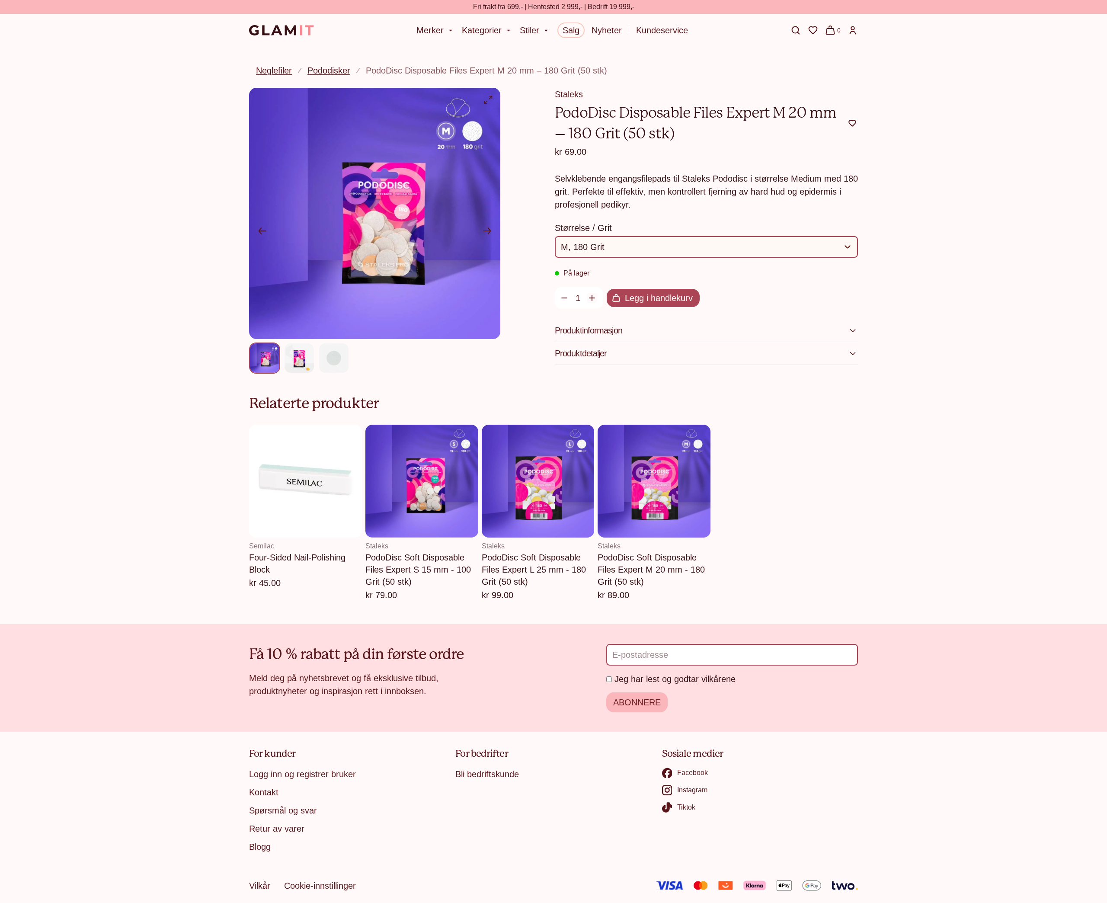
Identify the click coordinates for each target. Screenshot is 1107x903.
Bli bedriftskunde (487, 774)
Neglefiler (274, 70)
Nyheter (607, 30)
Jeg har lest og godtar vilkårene (675, 679)
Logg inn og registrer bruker (302, 774)
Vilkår (259, 885)
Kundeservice (662, 30)
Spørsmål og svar (283, 810)
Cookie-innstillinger (320, 885)
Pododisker (328, 70)
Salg (571, 30)
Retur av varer (276, 828)
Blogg (260, 847)
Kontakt (263, 792)
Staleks (569, 94)
